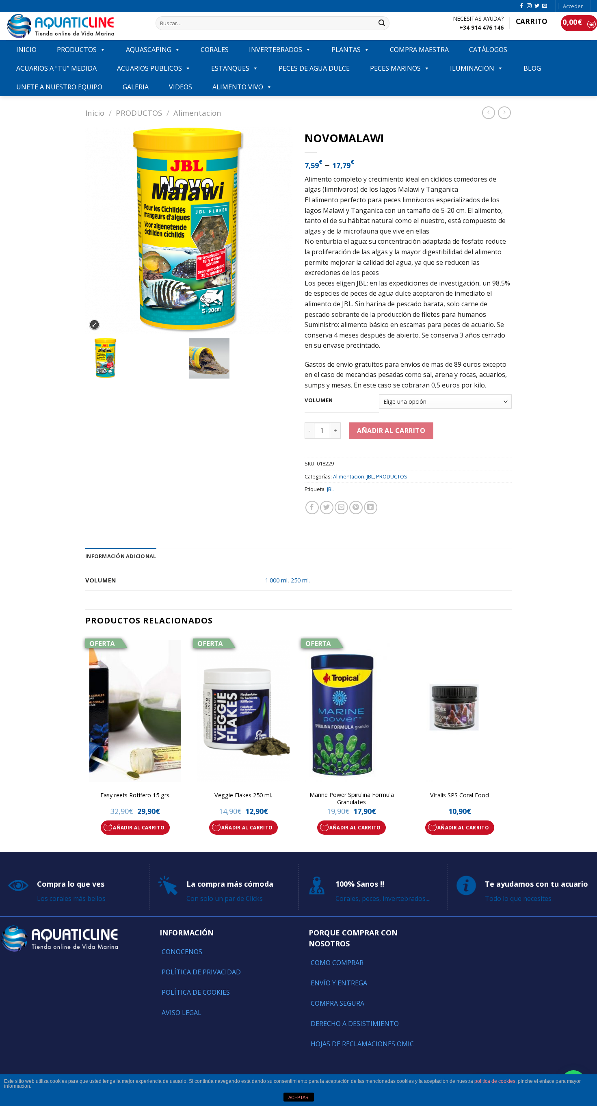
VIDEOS (180, 86)
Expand (94, 325)
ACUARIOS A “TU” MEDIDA (56, 68)
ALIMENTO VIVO (237, 86)
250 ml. (300, 580)
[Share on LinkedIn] (370, 507)
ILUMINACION (472, 68)
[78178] (136, 358)
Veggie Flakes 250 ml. (243, 795)
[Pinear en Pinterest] (356, 507)
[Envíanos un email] (544, 6)
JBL (370, 476)
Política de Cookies (196, 992)
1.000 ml (276, 580)
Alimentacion (197, 113)
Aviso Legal (181, 1012)
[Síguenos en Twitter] (536, 6)
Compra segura (337, 1003)
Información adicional (120, 556)
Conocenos (182, 951)
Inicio (94, 113)
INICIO (26, 49)
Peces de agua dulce (314, 68)
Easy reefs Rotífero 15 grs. (135, 795)
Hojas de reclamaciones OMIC (362, 1043)
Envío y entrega (339, 982)
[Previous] (86, 743)
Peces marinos (395, 68)
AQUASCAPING (148, 49)
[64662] (240, 358)
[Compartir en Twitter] (326, 507)
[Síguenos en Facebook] (521, 6)
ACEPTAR (298, 1097)
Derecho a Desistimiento (355, 1023)
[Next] (509, 743)
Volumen (319, 400)
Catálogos (488, 49)
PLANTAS (346, 49)
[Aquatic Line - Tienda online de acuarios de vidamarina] (74, 26)
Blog (532, 68)
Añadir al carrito (391, 430)
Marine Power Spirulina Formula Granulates (351, 798)
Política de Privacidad (201, 971)
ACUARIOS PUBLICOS (149, 68)
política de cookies (494, 1081)
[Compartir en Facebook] (312, 507)
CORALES (215, 49)
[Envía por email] (341, 507)
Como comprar (337, 962)
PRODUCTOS (77, 49)
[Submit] (382, 23)
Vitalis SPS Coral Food (459, 795)
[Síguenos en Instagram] (529, 6)
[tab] (120, 556)
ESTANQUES (230, 68)
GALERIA (136, 86)
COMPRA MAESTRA (419, 49)
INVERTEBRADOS (275, 49)
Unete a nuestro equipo (59, 86)
